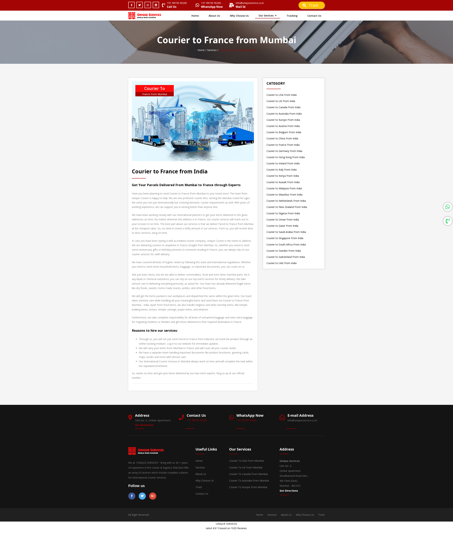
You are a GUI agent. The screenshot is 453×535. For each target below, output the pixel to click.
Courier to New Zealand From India (286, 207)
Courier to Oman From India (282, 219)
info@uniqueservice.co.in (250, 3)
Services (212, 50)
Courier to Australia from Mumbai (249, 480)
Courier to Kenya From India (282, 175)
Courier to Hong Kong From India (285, 157)
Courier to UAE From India (281, 263)
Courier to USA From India (281, 95)
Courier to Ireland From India (283, 163)
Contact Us (314, 15)
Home (195, 15)
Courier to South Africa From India (286, 244)
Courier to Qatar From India (282, 225)
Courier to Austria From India (283, 126)
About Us (214, 15)
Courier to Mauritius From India (284, 194)
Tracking (291, 15)
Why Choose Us (239, 15)
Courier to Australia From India (284, 113)
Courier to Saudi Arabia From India (286, 232)
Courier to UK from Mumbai (245, 467)
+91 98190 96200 (177, 3)
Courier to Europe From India (283, 119)
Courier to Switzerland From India (285, 257)
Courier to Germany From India (284, 151)
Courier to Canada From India (283, 107)
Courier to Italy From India (281, 169)
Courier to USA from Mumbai (246, 460)
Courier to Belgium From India (283, 132)
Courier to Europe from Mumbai (248, 487)
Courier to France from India (170, 171)
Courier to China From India (282, 138)
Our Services (266, 15)
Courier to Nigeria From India (283, 213)
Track (314, 5)
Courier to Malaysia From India (284, 188)
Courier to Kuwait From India (283, 182)
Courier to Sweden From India (283, 250)
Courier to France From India (283, 144)
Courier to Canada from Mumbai (248, 474)
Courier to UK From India (280, 101)
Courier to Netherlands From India (286, 200)
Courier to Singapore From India (284, 238)
